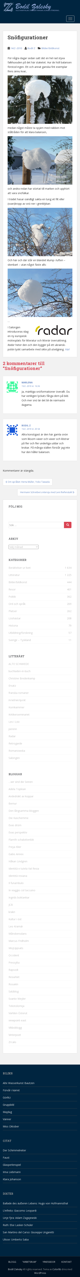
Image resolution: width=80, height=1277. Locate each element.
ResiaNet (14, 977)
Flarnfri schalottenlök (21, 839)
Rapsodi (13, 970)
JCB (11, 904)
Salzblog (14, 991)
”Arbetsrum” (29, 1261)
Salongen (14, 758)
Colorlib (56, 1269)
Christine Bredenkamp (22, 678)
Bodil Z (31, 48)
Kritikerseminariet (19, 714)
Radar (12, 736)
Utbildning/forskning (21, 633)
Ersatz (12, 685)
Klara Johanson (12, 1179)
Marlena (27, 382)
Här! (67, 349)
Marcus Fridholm (19, 941)
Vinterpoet (15, 1035)
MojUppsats (16, 948)
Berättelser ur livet (20, 567)
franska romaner (19, 693)
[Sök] (67, 525)
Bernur (13, 803)
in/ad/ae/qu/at (17, 700)
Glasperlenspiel (12, 1165)
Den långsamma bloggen (24, 810)
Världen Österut (18, 1013)
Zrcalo (12, 1042)
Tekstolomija (16, 1006)
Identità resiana (18, 876)
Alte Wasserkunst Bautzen (18, 1083)
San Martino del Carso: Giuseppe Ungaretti (28, 1232)
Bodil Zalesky (15, 1269)
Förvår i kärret (11, 1090)
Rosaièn (13, 984)
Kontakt (66, 1261)
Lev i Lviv (14, 721)
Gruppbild (8, 1104)
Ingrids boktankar (19, 897)
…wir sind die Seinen (21, 782)
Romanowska (17, 750)
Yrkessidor (49, 1261)
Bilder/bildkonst (50, 48)
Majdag (7, 1112)
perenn (13, 729)
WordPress (40, 1273)
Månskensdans (18, 933)
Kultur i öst (15, 919)
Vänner (7, 1119)
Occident (14, 955)
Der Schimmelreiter (14, 1150)
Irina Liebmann (12, 1172)
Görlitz (7, 1097)
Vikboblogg (15, 1027)
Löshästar (15, 618)
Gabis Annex (16, 854)
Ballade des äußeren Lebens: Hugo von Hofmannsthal (35, 1203)
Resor (12, 589)
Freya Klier (15, 847)
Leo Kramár (16, 926)
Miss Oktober (11, 1126)
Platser (13, 611)
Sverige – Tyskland (20, 640)
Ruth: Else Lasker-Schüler (18, 1225)
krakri (12, 912)
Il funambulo (16, 883)
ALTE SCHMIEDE (19, 664)
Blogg (12, 1261)
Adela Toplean (17, 789)
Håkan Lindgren (18, 861)
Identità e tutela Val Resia (24, 868)
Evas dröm (15, 825)
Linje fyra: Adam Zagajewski (20, 1218)
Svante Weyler (17, 998)
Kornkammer (16, 707)
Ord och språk (17, 604)
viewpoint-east (17, 1020)
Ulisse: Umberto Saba (16, 1239)
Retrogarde (15, 743)
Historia (13, 625)
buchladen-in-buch (20, 671)
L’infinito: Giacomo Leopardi (19, 1210)
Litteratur (14, 575)
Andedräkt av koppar (21, 796)
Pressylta (14, 962)
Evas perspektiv (18, 832)
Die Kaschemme (18, 818)
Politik (12, 596)
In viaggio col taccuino (22, 890)
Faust (6, 1157)
